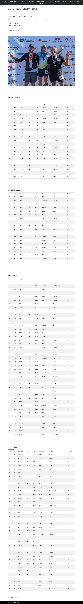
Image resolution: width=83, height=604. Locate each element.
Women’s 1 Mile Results (14, 25)
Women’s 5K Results (14, 30)
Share (17, 597)
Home (5, 1)
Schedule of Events (14, 1)
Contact (77, 1)
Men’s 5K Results (13, 27)
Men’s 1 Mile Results (14, 23)
